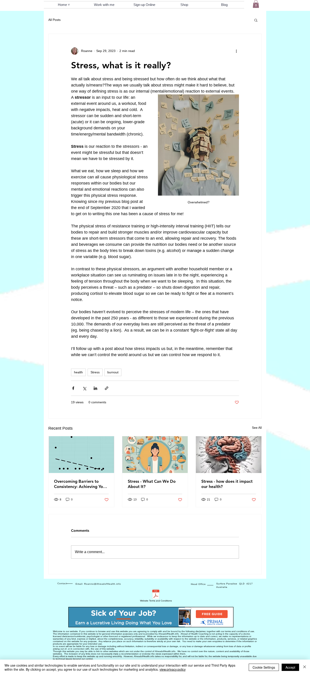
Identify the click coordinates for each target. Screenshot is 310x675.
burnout (112, 372)
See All (257, 427)
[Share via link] (106, 388)
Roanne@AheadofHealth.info (102, 584)
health (78, 372)
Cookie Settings (264, 667)
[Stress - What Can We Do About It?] (155, 454)
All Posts (54, 20)
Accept (290, 667)
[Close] (304, 667)
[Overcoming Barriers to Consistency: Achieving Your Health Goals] (81, 454)
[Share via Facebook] (73, 388)
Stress (95, 372)
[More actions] (236, 51)
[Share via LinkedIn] (95, 388)
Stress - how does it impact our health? (227, 484)
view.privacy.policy (173, 669)
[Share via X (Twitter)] (84, 388)
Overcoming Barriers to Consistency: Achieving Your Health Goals (80, 484)
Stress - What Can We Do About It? (152, 484)
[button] (256, 4)
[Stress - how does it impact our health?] (228, 454)
